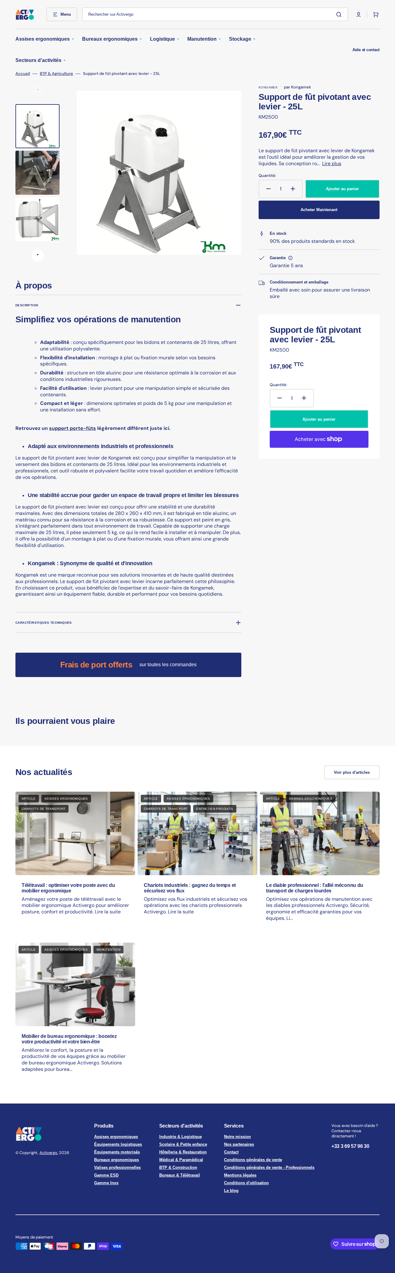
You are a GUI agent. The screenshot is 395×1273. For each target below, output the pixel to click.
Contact (231, 1152)
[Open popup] (290, 258)
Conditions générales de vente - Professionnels (269, 1167)
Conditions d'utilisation (246, 1183)
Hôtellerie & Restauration (183, 1152)
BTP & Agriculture (56, 73)
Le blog (231, 1190)
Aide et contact (366, 49)
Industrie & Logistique (180, 1136)
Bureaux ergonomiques (116, 1159)
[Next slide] (37, 255)
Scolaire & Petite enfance (183, 1144)
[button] (358, 14)
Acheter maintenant (319, 209)
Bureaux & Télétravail (179, 1175)
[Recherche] (340, 14)
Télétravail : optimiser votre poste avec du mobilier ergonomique (68, 888)
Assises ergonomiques (116, 1136)
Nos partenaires (239, 1144)
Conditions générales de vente (253, 1159)
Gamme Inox (106, 1183)
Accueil (22, 73)
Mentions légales (240, 1175)
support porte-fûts (72, 428)
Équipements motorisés (117, 1152)
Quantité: (267, 175)
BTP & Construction (178, 1167)
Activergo (48, 1152)
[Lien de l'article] (75, 862)
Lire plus (331, 163)
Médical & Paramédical (181, 1159)
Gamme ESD (106, 1175)
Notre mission (237, 1136)
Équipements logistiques (118, 1144)
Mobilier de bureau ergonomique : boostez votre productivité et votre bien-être (69, 1039)
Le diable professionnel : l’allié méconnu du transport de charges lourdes (314, 888)
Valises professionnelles (117, 1167)
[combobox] (215, 14)
